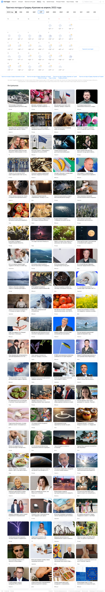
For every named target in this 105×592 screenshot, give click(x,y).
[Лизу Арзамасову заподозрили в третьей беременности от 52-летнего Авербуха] (18, 350)
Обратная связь (85, 591)
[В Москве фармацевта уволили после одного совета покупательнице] (64, 373)
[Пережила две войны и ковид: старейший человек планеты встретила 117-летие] (18, 486)
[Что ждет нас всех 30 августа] (41, 236)
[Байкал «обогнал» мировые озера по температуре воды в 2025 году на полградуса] (18, 282)
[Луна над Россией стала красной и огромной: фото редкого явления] (87, 236)
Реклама (12, 591)
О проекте (51, 591)
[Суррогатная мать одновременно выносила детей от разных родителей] (41, 577)
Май (47, 12)
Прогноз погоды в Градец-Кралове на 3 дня (13, 76)
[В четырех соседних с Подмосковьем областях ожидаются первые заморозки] (18, 236)
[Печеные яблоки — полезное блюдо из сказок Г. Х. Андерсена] (87, 418)
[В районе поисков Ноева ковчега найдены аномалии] (41, 373)
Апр (41, 12)
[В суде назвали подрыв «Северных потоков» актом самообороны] (64, 213)
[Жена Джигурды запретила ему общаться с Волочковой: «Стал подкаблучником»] (18, 145)
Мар (34, 12)
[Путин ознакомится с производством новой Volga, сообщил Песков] (64, 555)
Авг (68, 12)
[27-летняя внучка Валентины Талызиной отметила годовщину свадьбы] (41, 441)
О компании (6, 591)
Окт (81, 12)
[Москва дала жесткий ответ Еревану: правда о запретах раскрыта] (64, 100)
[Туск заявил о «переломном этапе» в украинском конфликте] (87, 168)
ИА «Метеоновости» (99, 591)
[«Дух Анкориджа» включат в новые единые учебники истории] (64, 395)
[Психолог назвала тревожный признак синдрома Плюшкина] (41, 168)
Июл (61, 12)
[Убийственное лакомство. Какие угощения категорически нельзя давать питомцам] (18, 191)
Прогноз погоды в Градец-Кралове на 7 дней (65, 76)
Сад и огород (52, 78)
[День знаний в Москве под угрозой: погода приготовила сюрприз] (87, 145)
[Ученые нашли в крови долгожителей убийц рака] (64, 145)
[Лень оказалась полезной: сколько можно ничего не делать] (87, 191)
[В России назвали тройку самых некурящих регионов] (41, 555)
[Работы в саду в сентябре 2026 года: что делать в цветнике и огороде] (87, 532)
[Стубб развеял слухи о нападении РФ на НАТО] (18, 577)
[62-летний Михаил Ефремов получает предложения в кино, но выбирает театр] (87, 259)
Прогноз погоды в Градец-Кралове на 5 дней (39, 76)
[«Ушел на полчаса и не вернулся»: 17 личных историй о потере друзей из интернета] (18, 304)
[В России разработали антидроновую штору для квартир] (64, 259)
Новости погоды (42, 78)
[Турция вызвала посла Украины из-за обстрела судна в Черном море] (18, 373)
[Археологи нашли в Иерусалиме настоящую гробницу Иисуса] (41, 213)
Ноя (88, 12)
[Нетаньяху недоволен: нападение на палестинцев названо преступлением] (64, 464)
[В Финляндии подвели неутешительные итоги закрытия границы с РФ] (64, 486)
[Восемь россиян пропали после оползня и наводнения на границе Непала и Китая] (41, 327)
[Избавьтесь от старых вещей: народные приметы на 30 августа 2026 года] (41, 123)
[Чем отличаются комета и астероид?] (64, 441)
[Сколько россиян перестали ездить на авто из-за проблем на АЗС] (87, 486)
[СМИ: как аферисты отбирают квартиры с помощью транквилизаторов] (18, 327)
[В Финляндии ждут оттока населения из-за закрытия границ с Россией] (87, 577)
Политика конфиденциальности (60, 591)
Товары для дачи (62, 78)
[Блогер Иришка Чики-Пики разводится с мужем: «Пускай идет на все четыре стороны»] (87, 395)
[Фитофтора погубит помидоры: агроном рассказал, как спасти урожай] (64, 304)
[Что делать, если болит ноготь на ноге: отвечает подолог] (87, 555)
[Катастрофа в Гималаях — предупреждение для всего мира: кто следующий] (18, 100)
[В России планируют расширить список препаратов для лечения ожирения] (64, 509)
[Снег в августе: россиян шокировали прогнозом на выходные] (87, 213)
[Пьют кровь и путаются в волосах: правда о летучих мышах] (41, 350)
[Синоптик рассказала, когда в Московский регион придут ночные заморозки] (64, 191)
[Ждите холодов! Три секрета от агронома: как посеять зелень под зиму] (64, 236)
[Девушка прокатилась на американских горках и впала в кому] (64, 532)
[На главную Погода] (6, 1)
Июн (54, 12)
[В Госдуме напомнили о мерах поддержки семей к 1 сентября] (87, 509)
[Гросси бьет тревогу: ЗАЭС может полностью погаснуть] (87, 373)
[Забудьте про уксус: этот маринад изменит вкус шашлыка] (41, 395)
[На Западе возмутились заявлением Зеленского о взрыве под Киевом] (87, 100)
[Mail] (2, 1)
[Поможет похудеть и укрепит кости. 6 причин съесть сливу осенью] (87, 123)
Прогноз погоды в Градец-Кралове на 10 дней (91, 76)
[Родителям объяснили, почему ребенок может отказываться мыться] (18, 418)
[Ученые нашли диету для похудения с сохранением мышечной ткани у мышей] (64, 577)
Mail (2, 591)
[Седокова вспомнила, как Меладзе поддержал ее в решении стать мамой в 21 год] (41, 532)
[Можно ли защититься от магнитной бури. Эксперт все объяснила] (18, 441)
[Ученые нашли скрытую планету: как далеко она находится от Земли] (41, 464)
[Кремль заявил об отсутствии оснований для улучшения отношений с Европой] (64, 327)
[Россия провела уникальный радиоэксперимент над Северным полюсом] (87, 327)
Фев (27, 12)
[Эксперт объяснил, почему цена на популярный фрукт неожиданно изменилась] (64, 168)
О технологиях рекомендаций (74, 591)
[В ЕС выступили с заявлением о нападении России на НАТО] (41, 145)
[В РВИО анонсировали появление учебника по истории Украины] (64, 350)
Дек (94, 12)
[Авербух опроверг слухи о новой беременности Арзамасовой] (18, 509)
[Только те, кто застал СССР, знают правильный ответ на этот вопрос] (18, 168)
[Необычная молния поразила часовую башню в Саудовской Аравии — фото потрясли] (18, 532)
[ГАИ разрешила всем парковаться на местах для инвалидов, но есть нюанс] (64, 418)
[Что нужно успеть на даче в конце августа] (41, 418)
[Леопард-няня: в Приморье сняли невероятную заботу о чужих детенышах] (18, 123)
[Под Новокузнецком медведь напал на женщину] (64, 123)
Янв (21, 12)
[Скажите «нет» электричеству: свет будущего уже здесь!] (41, 509)
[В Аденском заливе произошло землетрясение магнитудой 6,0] (87, 464)
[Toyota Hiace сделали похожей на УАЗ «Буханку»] (87, 441)
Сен (74, 12)
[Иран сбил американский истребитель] (41, 304)
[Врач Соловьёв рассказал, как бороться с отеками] (41, 486)
